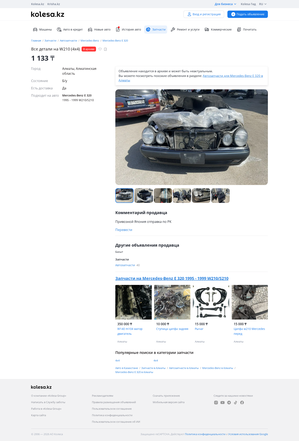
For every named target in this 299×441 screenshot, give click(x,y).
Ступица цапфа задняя (172, 329)
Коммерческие (221, 29)
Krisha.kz (53, 4)
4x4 (156, 360)
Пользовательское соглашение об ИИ (116, 421)
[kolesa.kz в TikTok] (235, 402)
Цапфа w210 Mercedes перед (249, 331)
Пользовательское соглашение (112, 408)
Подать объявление (250, 14)
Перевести (123, 230)
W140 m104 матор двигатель (130, 331)
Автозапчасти (69, 40)
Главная (36, 40)
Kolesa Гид (248, 4)
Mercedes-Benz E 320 (115, 40)
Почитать (249, 29)
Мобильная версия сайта (168, 402)
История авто (131, 29)
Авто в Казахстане (127, 368)
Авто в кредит (73, 29)
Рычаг (199, 329)
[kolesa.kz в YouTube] (222, 402)
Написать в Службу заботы (48, 402)
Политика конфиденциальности (112, 415)
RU (261, 4)
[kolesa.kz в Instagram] (216, 402)
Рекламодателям (102, 395)
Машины (45, 29)
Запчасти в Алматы (153, 368)
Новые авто (102, 29)
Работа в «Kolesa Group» (46, 408)
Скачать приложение (166, 395)
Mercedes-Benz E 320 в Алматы (134, 372)
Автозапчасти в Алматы (184, 368)
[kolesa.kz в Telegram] (229, 402)
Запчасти (51, 40)
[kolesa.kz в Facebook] (242, 402)
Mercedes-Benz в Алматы (218, 368)
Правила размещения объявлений (114, 402)
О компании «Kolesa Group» (48, 395)
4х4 (117, 360)
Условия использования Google (248, 434)
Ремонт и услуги (188, 29)
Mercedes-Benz (90, 40)
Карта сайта (38, 415)
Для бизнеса (224, 4)
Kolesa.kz (37, 4)
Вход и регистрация (207, 14)
